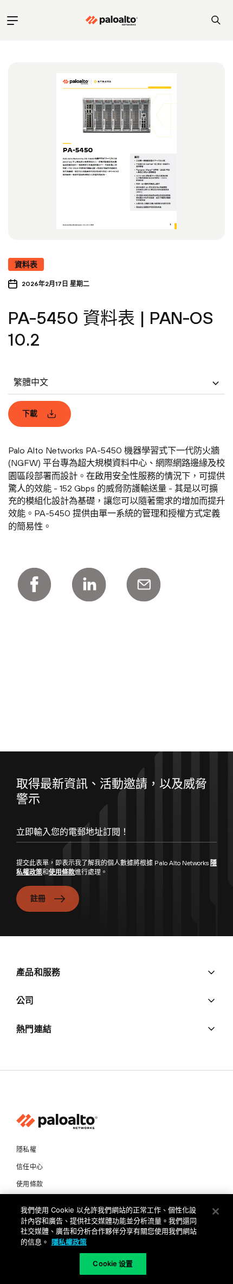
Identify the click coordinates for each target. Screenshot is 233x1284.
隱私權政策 (69, 1241)
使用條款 (62, 872)
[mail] (143, 584)
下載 (30, 413)
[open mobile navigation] (12, 20)
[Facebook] (34, 584)
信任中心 (29, 1167)
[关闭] (216, 1211)
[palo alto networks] (111, 20)
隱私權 (26, 1149)
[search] (216, 20)
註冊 (38, 898)
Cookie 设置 (113, 1263)
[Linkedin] (89, 584)
